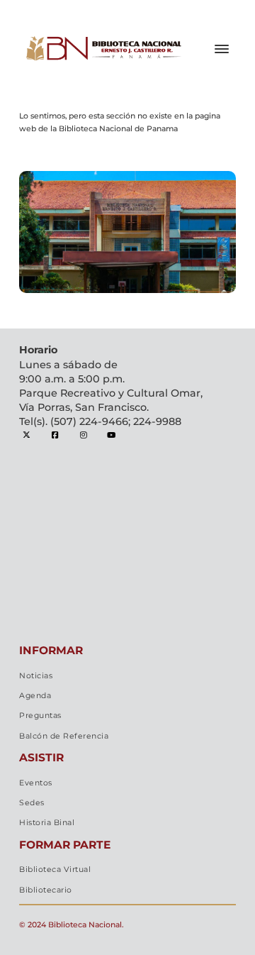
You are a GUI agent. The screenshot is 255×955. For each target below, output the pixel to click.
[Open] (222, 49)
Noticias (35, 675)
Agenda (35, 695)
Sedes (32, 802)
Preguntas (40, 715)
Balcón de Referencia (63, 736)
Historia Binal (46, 822)
